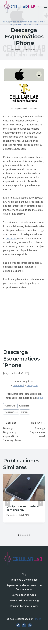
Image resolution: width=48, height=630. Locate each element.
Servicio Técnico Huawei (24, 606)
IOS (11, 25)
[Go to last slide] (7, 503)
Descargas (24, 405)
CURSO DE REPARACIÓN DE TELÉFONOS (27, 22)
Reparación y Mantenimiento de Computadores (24, 587)
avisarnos (11, 238)
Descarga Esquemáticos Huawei (37, 430)
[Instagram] (30, 625)
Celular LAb (10, 405)
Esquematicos (11, 412)
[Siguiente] (40, 503)
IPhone (17, 25)
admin (17, 49)
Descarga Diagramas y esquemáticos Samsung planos (12, 432)
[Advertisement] (24, 317)
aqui (40, 397)
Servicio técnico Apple (24, 595)
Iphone (24, 412)
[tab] (18, 535)
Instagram (32, 385)
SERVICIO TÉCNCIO (31, 25)
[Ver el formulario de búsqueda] (39, 7)
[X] (24, 625)
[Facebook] (18, 625)
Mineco (37, 618)
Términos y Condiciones (24, 580)
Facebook (18, 385)
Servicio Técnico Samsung (24, 600)
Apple (6, 22)
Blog (24, 574)
